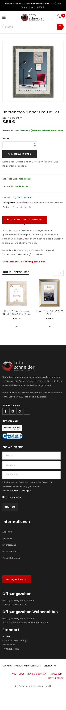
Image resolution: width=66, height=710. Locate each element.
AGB (14, 673)
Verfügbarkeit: (10, 130)
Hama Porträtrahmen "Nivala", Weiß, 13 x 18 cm (16, 313)
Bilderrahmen (41, 202)
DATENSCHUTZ (56, 678)
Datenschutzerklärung (15, 490)
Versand (7, 538)
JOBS (22, 673)
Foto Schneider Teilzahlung (24, 219)
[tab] (24, 220)
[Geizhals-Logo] (12, 436)
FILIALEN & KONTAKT (37, 673)
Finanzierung (9, 544)
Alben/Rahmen (25, 202)
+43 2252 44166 (10, 648)
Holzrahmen (56, 202)
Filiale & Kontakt (10, 551)
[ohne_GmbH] (19, 366)
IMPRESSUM (56, 673)
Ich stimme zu (13, 497)
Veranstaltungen (11, 557)
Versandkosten (24, 197)
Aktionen (7, 531)
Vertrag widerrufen (17, 579)
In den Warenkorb (21, 154)
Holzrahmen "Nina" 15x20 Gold (49, 313)
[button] (16, 326)
